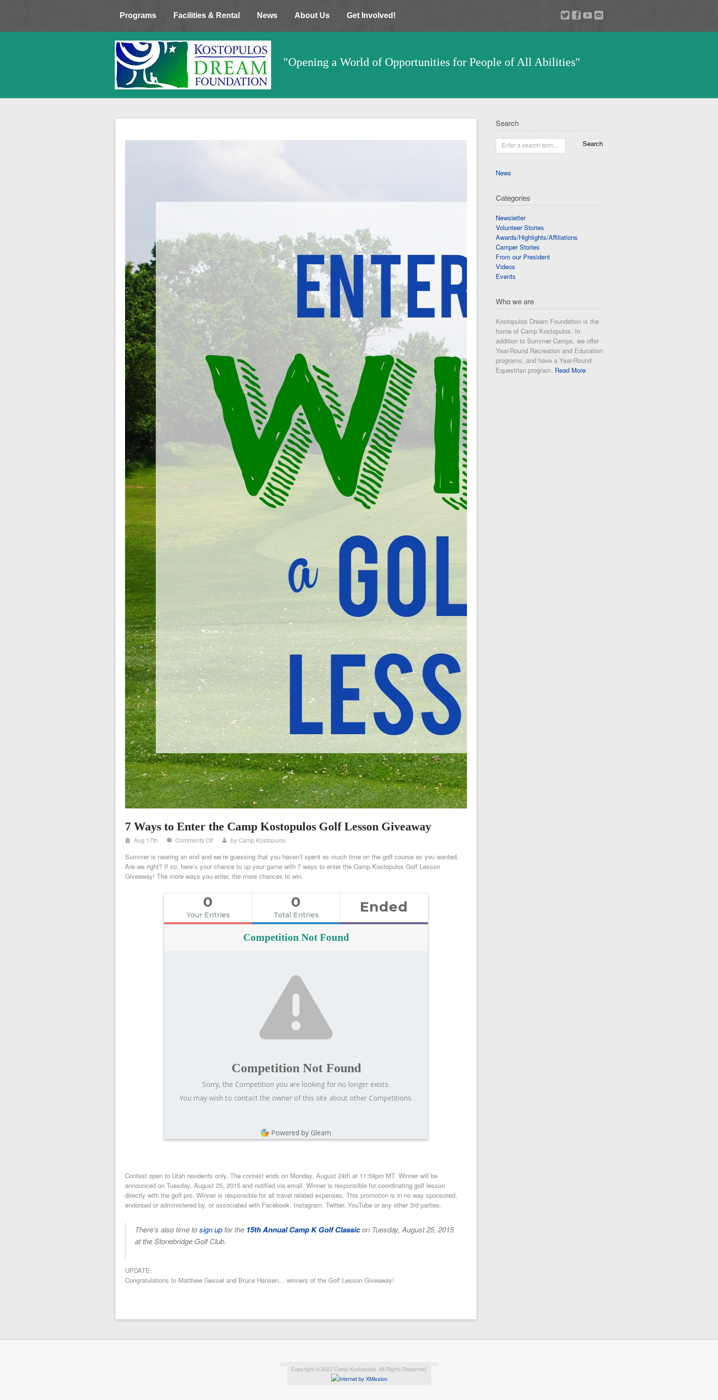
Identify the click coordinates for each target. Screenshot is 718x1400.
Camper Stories (518, 247)
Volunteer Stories (520, 227)
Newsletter (511, 217)
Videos (505, 266)
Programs (138, 15)
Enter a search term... (530, 145)
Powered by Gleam (301, 1132)
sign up (210, 1229)
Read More (570, 370)
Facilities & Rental (206, 15)
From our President (523, 256)
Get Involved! (371, 15)
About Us (312, 15)
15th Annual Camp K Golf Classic (303, 1229)
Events (506, 276)
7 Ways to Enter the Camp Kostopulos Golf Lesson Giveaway (278, 826)
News (267, 15)
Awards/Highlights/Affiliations (537, 237)
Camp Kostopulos (262, 840)
